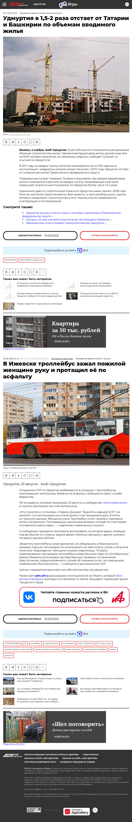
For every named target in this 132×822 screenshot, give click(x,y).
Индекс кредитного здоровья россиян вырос (40, 304)
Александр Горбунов (19, 134)
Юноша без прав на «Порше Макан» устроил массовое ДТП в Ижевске (39, 679)
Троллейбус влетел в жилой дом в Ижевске (102, 678)
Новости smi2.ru (13, 348)
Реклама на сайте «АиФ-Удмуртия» (80, 758)
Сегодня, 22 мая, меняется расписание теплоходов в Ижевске (67, 219)
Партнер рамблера (52, 810)
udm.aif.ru (41, 575)
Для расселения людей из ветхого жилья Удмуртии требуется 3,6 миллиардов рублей (39, 294)
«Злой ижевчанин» (115, 502)
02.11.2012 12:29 (10, 13)
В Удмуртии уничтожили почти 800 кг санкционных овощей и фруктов (99, 294)
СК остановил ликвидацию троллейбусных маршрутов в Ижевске (38, 690)
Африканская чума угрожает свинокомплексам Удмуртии (65, 223)
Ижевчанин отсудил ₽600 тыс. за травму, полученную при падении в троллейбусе (37, 700)
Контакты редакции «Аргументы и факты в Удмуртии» (51, 755)
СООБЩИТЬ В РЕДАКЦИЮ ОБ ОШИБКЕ (77, 762)
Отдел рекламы (91, 755)
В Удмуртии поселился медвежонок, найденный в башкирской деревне (35, 284)
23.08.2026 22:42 (11, 358)
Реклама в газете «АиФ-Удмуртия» (41, 758)
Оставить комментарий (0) (104, 235)
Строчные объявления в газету (40, 762)
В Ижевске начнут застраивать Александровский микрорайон (96, 284)
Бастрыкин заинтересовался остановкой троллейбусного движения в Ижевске (101, 690)
